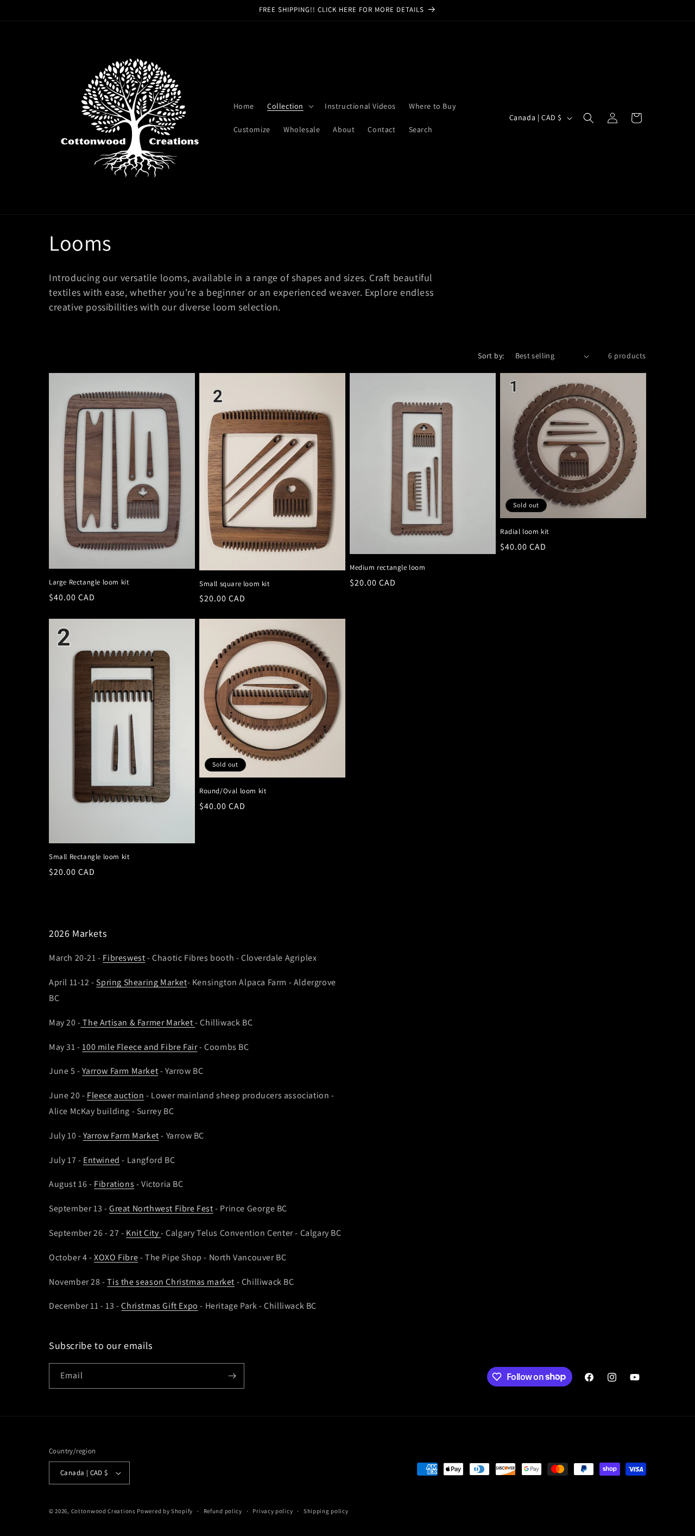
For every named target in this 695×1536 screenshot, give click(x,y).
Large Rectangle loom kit (89, 582)
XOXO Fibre (116, 1257)
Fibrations (114, 1184)
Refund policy (223, 1511)
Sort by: (491, 355)
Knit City (143, 1233)
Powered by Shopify (165, 1511)
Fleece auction (115, 1095)
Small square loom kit (234, 584)
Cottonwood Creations (103, 1511)
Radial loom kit (524, 531)
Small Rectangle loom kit (89, 857)
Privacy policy (272, 1511)
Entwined (101, 1160)
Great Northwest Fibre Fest (161, 1208)
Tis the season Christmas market (171, 1282)
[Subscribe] (232, 1376)
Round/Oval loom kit (232, 791)
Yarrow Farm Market (120, 1071)
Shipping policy (326, 1511)
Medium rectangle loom (388, 567)
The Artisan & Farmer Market (138, 1022)
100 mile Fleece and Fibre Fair (139, 1047)
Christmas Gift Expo (159, 1305)
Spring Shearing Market (141, 982)
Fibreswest (124, 957)
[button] (289, 106)
